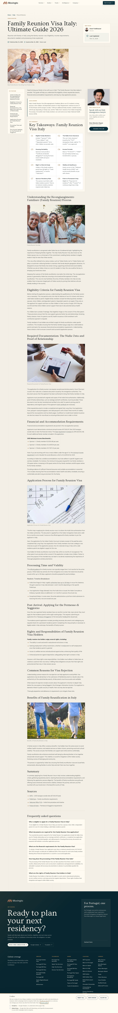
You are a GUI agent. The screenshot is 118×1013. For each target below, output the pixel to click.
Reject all (81, 997)
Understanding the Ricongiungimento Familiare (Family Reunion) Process (15, 97)
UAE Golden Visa (87, 977)
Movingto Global (102, 971)
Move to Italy (86, 968)
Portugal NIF (40, 977)
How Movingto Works (102, 964)
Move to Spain (87, 965)
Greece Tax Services (58, 969)
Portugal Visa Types (73, 973)
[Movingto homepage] (10, 2)
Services (41, 3)
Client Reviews (102, 977)
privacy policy (44, 1002)
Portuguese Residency (70, 976)
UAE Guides (86, 974)
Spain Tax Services (57, 964)
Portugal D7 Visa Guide (72, 964)
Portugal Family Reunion (40, 973)
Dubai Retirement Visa (88, 980)
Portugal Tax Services (55, 960)
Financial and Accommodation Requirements (14, 115)
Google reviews (35, 944)
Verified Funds (102, 983)
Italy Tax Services (57, 967)
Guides (49, 3)
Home (9, 15)
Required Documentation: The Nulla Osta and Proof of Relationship (16, 108)
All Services (39, 984)
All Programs (86, 959)
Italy (14, 15)
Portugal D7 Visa (41, 964)
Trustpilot (47, 944)
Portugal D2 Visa (41, 969)
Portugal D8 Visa (41, 967)
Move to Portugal (88, 962)
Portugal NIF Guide (72, 980)
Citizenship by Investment (87, 987)
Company (75, 3)
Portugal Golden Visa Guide (72, 960)
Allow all (103, 997)
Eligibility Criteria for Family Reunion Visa (16, 102)
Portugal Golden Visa (41, 960)
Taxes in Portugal (72, 983)
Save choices (92, 997)
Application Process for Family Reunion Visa (15, 121)
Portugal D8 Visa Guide (72, 969)
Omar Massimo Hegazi (96, 123)
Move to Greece (87, 971)
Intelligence (65, 3)
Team (99, 974)
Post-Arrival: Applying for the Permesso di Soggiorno (16, 131)
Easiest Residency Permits (88, 992)
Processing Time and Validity (16, 125)
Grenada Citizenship (89, 984)
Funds (56, 3)
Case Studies (102, 980)
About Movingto (102, 968)
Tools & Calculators (73, 986)
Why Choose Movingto (101, 960)
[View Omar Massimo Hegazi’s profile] (99, 97)
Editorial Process (103, 985)
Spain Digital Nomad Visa (42, 980)
